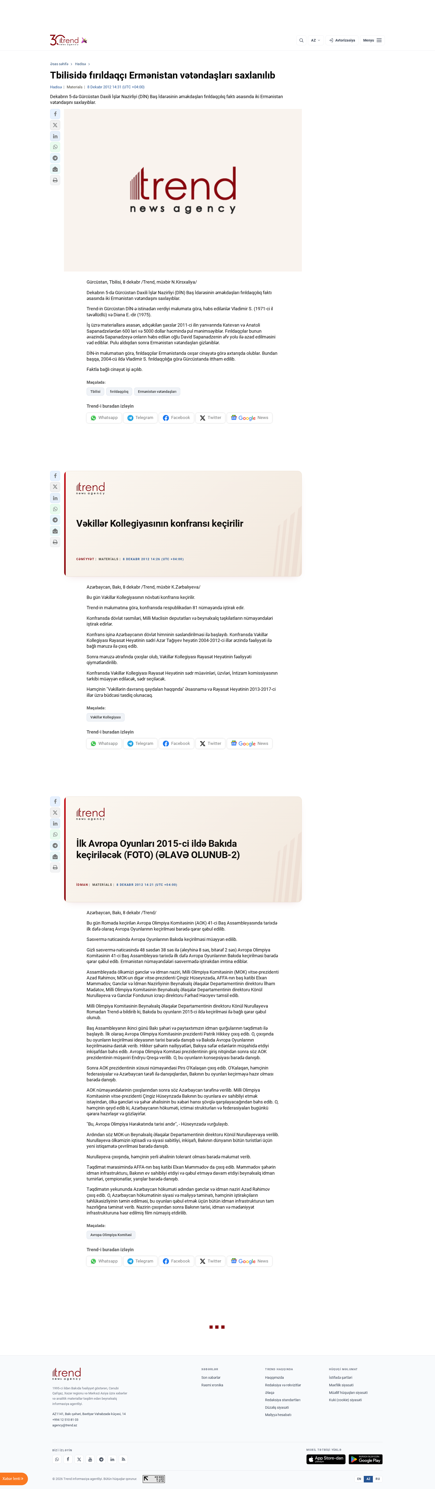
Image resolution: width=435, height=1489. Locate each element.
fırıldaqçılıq (119, 392)
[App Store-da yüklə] (326, 1459)
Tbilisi (95, 392)
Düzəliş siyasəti (277, 1407)
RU (378, 1479)
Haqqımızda (274, 1378)
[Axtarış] (301, 40)
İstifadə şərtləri (340, 1378)
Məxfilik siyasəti (341, 1385)
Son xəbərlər (211, 1378)
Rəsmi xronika (212, 1385)
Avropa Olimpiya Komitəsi (111, 1235)
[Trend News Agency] (66, 1374)
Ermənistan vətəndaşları (157, 392)
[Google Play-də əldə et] (366, 1459)
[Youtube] (90, 1459)
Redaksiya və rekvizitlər (283, 1385)
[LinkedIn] (112, 1459)
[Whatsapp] (56, 1459)
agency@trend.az (64, 1425)
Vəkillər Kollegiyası (105, 717)
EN (359, 1479)
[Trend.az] (68, 40)
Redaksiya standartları (282, 1400)
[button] (55, 114)
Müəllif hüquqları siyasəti (348, 1393)
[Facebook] (67, 1459)
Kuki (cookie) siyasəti (345, 1400)
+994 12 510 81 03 (65, 1420)
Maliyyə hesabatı (278, 1415)
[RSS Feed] (123, 1459)
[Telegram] (101, 1459)
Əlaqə (269, 1393)
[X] (79, 1459)
